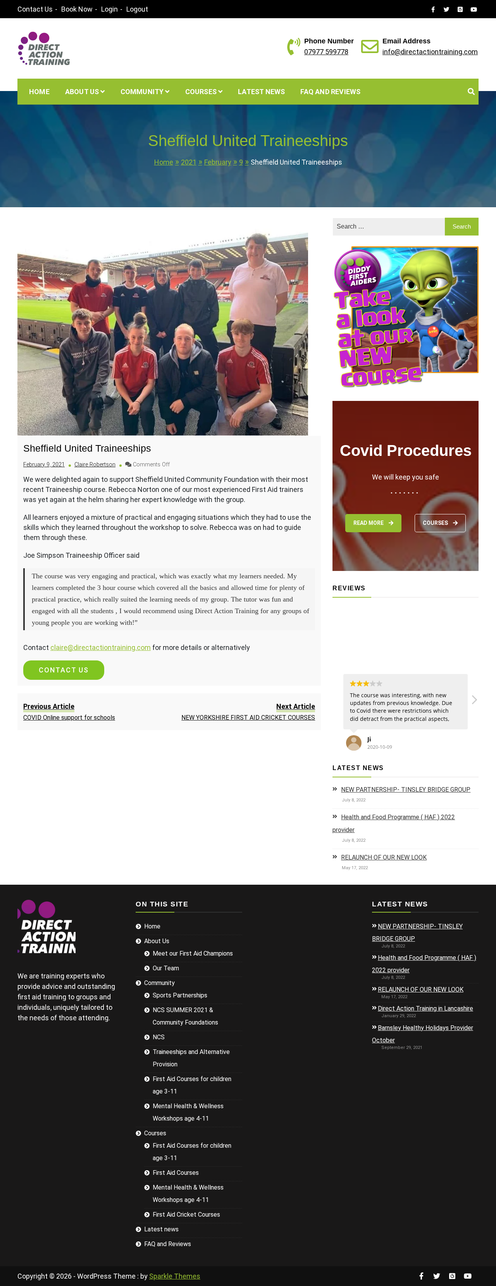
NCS (159, 1037)
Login (109, 9)
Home (39, 92)
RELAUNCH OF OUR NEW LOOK (384, 857)
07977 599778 (326, 52)
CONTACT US (64, 670)
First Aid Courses (176, 1172)
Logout (137, 9)
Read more (369, 523)
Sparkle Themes (174, 1276)
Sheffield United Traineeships (87, 448)
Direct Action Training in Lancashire (425, 1008)
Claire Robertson (94, 464)
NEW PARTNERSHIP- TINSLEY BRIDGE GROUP (405, 789)
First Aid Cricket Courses (186, 1214)
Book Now (77, 9)
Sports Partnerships (180, 995)
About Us (82, 92)
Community (142, 92)
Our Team (166, 968)
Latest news (261, 92)
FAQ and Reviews (330, 92)
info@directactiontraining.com (430, 52)
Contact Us (35, 9)
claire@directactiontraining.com (100, 647)
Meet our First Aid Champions (193, 953)
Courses (201, 92)
